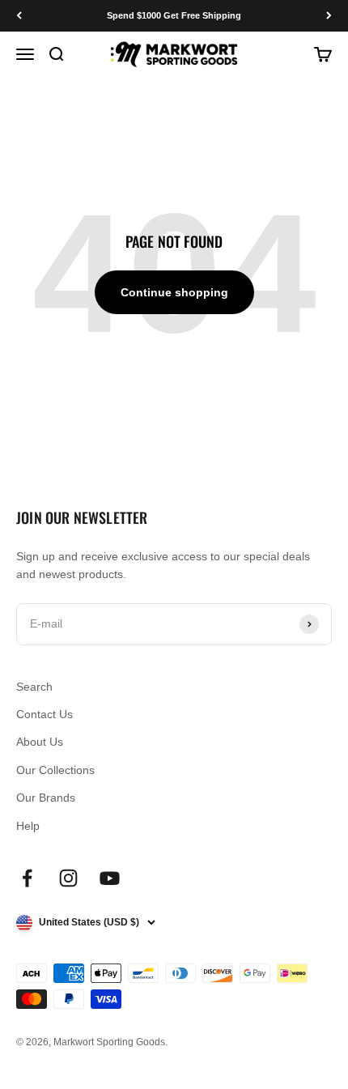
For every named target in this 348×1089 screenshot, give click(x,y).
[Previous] (19, 15)
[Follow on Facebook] (27, 878)
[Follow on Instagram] (68, 878)
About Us (39, 741)
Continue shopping (174, 292)
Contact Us (44, 714)
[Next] (329, 15)
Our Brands (45, 797)
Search (34, 686)
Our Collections (55, 770)
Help (28, 825)
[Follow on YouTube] (110, 878)
